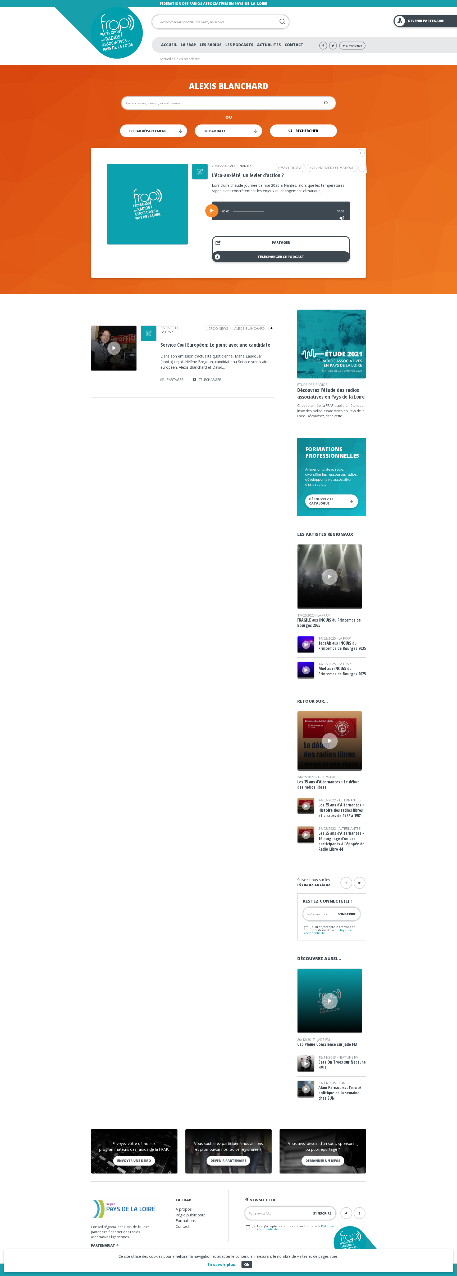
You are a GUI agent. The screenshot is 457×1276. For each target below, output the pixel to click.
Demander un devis (322, 1160)
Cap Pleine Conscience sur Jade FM (327, 1044)
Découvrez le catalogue (321, 501)
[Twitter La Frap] (333, 46)
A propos (184, 1209)
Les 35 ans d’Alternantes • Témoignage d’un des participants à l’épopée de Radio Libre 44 (341, 841)
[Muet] (342, 218)
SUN (342, 1082)
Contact (294, 44)
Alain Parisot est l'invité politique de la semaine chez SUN (339, 1093)
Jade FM (323, 1039)
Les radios (211, 44)
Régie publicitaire (190, 1214)
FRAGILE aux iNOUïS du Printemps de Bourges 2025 (329, 622)
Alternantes (241, 165)
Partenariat (103, 1245)
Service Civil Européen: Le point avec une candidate (215, 344)
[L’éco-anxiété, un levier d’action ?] (147, 243)
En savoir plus (221, 1264)
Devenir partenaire (228, 1160)
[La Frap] (148, 339)
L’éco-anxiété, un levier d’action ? (248, 175)
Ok (246, 1264)
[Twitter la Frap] (359, 883)
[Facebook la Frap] (346, 883)
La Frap (188, 44)
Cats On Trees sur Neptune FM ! (342, 1064)
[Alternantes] (200, 178)
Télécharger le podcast (281, 256)
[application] (281, 211)
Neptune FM (349, 1057)
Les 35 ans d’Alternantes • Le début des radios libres (328, 784)
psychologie (291, 167)
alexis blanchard (249, 328)
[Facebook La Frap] (323, 46)
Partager (281, 242)
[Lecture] (211, 210)
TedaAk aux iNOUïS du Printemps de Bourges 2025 (342, 645)
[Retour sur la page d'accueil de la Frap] (117, 33)
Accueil (169, 44)
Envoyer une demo (134, 1160)
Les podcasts (239, 44)
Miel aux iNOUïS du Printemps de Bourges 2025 (342, 671)
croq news (218, 328)
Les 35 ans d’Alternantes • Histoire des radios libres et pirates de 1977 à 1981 (341, 810)
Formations (186, 1220)
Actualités (269, 44)
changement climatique (333, 167)
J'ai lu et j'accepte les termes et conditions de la (329, 930)
